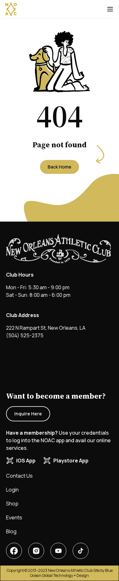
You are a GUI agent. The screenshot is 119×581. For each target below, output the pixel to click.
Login (12, 489)
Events (14, 517)
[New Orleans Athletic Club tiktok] (81, 551)
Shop (12, 503)
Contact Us (19, 475)
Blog (11, 531)
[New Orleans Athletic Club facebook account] (14, 551)
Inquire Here (28, 414)
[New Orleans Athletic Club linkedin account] (36, 551)
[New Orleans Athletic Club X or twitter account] (58, 551)
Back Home (59, 167)
